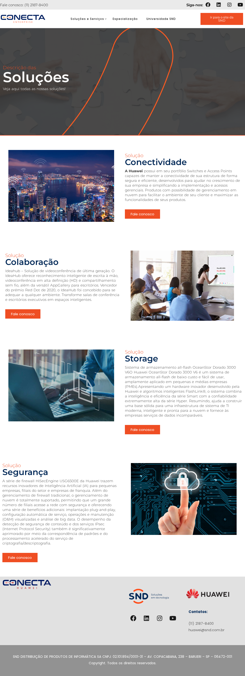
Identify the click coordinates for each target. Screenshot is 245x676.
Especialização (125, 19)
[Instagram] (229, 5)
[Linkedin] (218, 5)
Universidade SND (161, 19)
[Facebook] (208, 5)
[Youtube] (240, 5)
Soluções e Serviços (87, 19)
